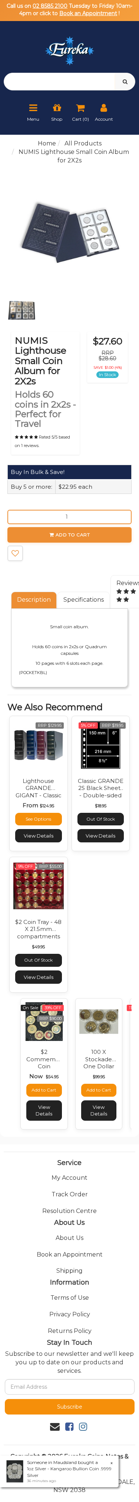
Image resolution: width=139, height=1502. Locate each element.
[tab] (34, 600)
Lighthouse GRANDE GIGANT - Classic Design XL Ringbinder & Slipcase (39, 799)
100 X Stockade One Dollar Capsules (98, 1062)
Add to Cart (73, 534)
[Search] (125, 81)
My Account (69, 1177)
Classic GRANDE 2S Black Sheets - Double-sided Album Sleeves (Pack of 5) (100, 795)
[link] (69, 1427)
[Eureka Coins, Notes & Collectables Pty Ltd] (69, 46)
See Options (38, 819)
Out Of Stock (100, 819)
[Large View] (21, 310)
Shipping (69, 1270)
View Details (38, 836)
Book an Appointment (88, 13)
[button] (15, 553)
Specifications (83, 599)
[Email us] (55, 1427)
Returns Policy (70, 1330)
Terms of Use (69, 1297)
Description (34, 599)
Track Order (70, 1194)
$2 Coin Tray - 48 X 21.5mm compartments (38, 929)
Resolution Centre (69, 1210)
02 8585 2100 (50, 6)
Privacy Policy (69, 1314)
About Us (69, 1237)
